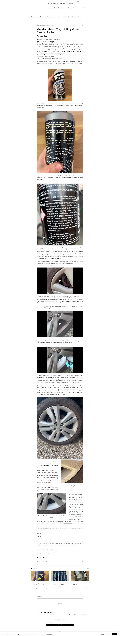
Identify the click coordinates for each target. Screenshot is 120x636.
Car (56, 549)
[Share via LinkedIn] (43, 557)
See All (88, 568)
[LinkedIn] (48, 611)
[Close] (118, 634)
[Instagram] (79, 7)
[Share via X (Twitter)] (40, 557)
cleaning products (41, 549)
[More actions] (82, 25)
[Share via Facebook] (37, 557)
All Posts (33, 17)
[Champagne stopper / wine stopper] (80, 576)
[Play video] (60, 281)
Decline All (108, 634)
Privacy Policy (49, 634)
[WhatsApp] (45, 611)
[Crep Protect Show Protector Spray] (40, 576)
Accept (114, 634)
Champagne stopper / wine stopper (80, 583)
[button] (87, 16)
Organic (74, 17)
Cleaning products (40, 553)
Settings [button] (102, 634)
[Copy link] (54, 611)
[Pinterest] (81, 7)
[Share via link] (46, 557)
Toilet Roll (39, 17)
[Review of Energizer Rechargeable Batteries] (60, 576)
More (79, 17)
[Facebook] (77, 7)
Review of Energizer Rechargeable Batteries (58, 583)
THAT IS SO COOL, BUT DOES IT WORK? (60, 4)
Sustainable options (50, 17)
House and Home (50, 549)
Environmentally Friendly (63, 17)
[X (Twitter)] (41, 611)
